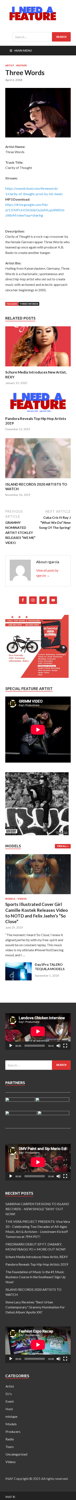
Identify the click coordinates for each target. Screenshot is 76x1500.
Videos (22, 899)
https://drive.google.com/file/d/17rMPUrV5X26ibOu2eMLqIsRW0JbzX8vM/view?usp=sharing (34, 210)
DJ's (8, 1394)
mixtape (21, 65)
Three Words (28, 303)
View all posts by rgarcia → (47, 572)
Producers (12, 1431)
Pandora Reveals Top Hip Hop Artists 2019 (36, 1264)
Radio (9, 1439)
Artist (9, 65)
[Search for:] (42, 37)
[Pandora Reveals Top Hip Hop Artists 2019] (38, 414)
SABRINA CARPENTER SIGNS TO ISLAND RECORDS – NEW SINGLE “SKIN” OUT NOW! (37, 1209)
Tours (9, 1447)
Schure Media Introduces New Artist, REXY (36, 1257)
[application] (38, 1031)
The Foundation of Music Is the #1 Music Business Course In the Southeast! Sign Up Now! (35, 1277)
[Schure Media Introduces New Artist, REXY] (38, 367)
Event (9, 1401)
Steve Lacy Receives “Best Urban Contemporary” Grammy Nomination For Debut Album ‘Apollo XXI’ (35, 1307)
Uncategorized (16, 1454)
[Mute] (58, 1046)
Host (9, 1409)
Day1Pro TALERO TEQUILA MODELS (50, 966)
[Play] (11, 1046)
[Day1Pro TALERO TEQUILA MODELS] (18, 979)
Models (10, 899)
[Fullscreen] (65, 1046)
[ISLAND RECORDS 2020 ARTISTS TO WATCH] (38, 479)
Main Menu (23, 50)
